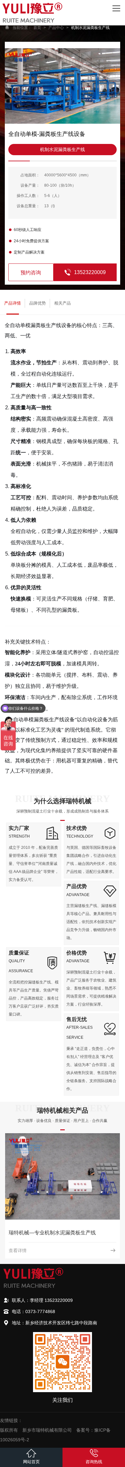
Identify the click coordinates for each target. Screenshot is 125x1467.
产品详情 (12, 303)
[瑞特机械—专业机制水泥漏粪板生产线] (62, 1176)
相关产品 (62, 303)
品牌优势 (37, 303)
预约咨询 (31, 272)
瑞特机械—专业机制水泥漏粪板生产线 (52, 1232)
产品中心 (56, 27)
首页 (37, 27)
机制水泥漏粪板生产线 (90, 27)
